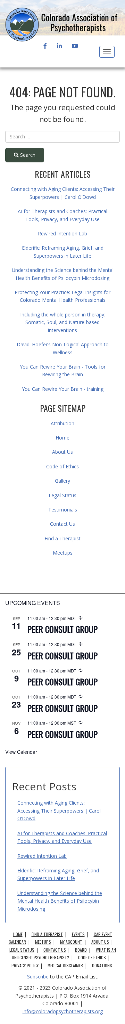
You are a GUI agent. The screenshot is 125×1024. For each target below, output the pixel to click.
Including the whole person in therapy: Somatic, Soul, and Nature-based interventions (62, 322)
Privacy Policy (25, 965)
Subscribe (38, 976)
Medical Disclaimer (65, 965)
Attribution (62, 423)
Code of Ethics (62, 466)
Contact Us (62, 524)
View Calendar (21, 751)
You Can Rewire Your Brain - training (62, 389)
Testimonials (62, 509)
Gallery (62, 480)
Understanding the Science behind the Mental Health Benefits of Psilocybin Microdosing (59, 901)
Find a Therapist (62, 538)
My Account (71, 942)
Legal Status (62, 495)
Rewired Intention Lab (62, 233)
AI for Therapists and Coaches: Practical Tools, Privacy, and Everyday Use (62, 837)
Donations (102, 965)
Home (62, 437)
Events (78, 934)
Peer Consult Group (62, 629)
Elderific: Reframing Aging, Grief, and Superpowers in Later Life (58, 874)
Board (81, 950)
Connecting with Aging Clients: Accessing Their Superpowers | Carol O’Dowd (59, 810)
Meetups (63, 552)
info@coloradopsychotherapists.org (63, 1011)
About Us (62, 452)
